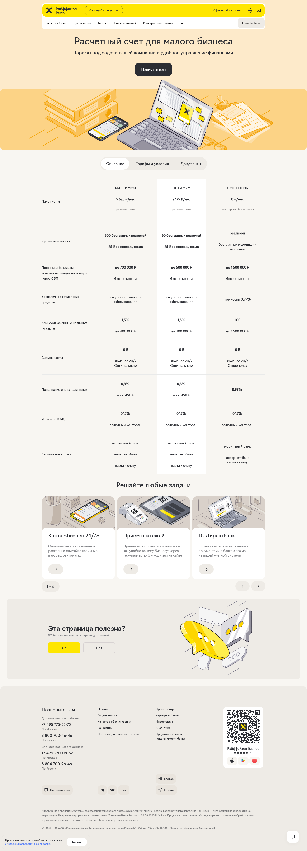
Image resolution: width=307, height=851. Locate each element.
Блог (124, 790)
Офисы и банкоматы (227, 10)
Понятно (76, 842)
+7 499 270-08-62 (57, 753)
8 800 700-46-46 (57, 735)
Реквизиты (105, 728)
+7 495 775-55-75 (56, 724)
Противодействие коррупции (118, 734)
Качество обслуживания (114, 721)
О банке (103, 709)
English (169, 779)
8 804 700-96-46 (57, 764)
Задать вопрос (108, 715)
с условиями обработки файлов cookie (28, 843)
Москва (169, 790)
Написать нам (153, 69)
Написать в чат (60, 790)
